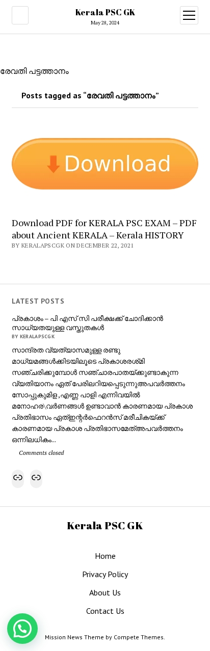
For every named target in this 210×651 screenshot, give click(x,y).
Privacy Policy (105, 574)
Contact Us (105, 611)
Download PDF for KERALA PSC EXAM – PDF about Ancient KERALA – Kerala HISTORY (104, 228)
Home (105, 556)
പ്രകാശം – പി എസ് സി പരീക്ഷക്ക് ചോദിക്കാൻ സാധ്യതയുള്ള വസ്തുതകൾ (87, 323)
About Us (105, 592)
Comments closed (40, 452)
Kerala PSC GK (105, 12)
